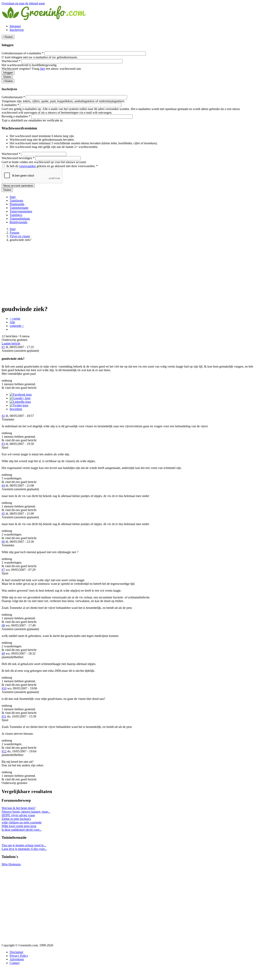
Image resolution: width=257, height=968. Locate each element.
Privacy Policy (19, 955)
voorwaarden (27, 166)
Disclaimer (16, 952)
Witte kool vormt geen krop (19, 826)
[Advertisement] (128, 273)
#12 (4, 751)
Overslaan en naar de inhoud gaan (23, 3)
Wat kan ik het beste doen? (19, 808)
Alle (12, 322)
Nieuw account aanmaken (18, 185)
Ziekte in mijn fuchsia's (16, 818)
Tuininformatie (19, 207)
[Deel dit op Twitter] (19, 405)
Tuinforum (16, 200)
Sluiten (7, 76)
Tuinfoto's (16, 215)
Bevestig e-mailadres (16, 116)
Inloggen (15, 26)
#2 (3, 415)
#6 (3, 541)
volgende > (17, 325)
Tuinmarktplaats (20, 218)
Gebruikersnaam (13, 97)
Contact (14, 963)
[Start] (44, 19)
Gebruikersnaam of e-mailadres (23, 53)
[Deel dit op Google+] (20, 398)
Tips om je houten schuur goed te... (24, 845)
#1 (3, 347)
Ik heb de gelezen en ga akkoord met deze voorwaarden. (52, 166)
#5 (3, 513)
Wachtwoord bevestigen (18, 158)
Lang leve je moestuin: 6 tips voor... (24, 849)
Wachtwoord (11, 61)
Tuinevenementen (21, 211)
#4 (3, 485)
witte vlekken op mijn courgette (22, 822)
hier (42, 68)
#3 (3, 444)
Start (12, 197)
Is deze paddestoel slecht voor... (22, 829)
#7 (3, 569)
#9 (3, 653)
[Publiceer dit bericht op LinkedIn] (20, 401)
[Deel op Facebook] (21, 394)
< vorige (15, 318)
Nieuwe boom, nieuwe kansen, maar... (26, 811)
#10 (4, 688)
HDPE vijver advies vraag (18, 815)
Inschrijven (17, 29)
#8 (3, 625)
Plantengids (17, 204)
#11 (4, 716)
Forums (14, 232)
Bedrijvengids (18, 222)
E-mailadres (10, 105)
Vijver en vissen (20, 236)
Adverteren (17, 959)
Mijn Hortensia (11, 864)
